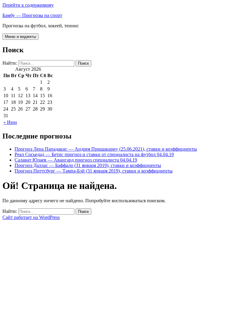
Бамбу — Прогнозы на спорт (32, 15)
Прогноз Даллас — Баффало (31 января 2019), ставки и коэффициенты (88, 165)
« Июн (10, 122)
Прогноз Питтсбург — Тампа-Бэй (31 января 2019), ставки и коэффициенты (94, 170)
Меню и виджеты (20, 36)
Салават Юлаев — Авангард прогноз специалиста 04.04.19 (76, 159)
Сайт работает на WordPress (31, 217)
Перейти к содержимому (28, 5)
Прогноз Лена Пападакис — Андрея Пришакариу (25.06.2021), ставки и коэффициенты (106, 149)
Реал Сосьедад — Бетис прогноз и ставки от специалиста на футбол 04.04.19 (94, 154)
